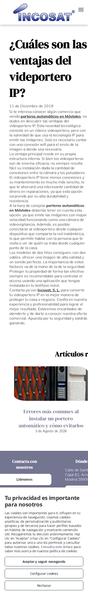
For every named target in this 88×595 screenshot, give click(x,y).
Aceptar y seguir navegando (44, 561)
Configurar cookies (44, 573)
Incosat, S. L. (49, 290)
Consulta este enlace (57, 547)
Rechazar (44, 585)
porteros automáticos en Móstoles (51, 116)
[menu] (81, 9)
